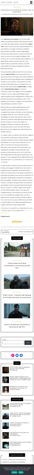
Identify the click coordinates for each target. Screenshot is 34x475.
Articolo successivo (25, 231)
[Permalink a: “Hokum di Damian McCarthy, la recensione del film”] (17, 311)
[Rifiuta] (32, 470)
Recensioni (17, 7)
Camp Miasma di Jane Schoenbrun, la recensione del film (17, 265)
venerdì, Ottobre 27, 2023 (25, 14)
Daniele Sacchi (7, 14)
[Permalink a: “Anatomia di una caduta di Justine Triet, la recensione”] (17, 26)
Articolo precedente (6, 231)
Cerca (4, 339)
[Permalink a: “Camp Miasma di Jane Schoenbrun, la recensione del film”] (17, 249)
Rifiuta (21, 472)
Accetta (14, 472)
